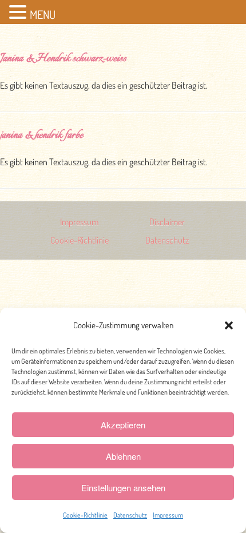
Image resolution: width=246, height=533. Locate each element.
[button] (229, 325)
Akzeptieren (123, 425)
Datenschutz (130, 515)
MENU (42, 14)
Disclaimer (167, 222)
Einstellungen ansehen (123, 488)
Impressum (168, 515)
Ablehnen (123, 456)
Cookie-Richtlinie (85, 515)
